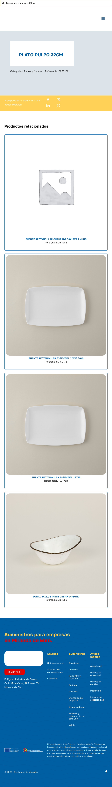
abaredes (33, 772)
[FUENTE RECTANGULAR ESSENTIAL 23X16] (56, 431)
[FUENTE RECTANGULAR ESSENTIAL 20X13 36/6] (56, 312)
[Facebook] (48, 100)
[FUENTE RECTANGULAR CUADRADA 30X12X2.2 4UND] (56, 192)
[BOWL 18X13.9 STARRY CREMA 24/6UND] (56, 550)
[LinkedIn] (48, 106)
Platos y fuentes (33, 71)
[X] (59, 100)
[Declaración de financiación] (23, 748)
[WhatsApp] (59, 106)
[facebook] (106, 771)
